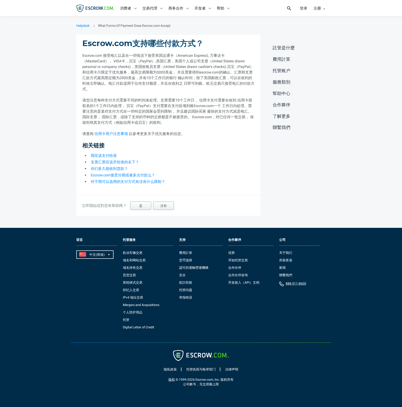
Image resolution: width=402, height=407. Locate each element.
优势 (231, 253)
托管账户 (281, 70)
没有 (163, 206)
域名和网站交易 (134, 260)
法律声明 (231, 369)
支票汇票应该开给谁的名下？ (115, 162)
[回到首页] (95, 8)
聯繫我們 (281, 127)
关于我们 (285, 253)
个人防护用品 (132, 312)
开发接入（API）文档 (243, 282)
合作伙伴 (234, 267)
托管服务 (129, 240)
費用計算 (281, 59)
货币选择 (185, 260)
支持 (182, 240)
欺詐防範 (185, 282)
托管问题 (185, 290)
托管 (126, 320)
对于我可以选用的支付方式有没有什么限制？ (128, 181)
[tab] (129, 8)
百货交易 (129, 275)
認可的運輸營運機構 (193, 267)
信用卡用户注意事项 (111, 133)
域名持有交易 (132, 267)
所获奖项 (285, 260)
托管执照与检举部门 (201, 369)
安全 (182, 275)
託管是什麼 (284, 47)
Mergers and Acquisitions (141, 305)
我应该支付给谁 (104, 155)
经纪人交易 (131, 290)
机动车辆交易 (132, 253)
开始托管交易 (238, 260)
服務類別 (281, 82)
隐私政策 (170, 369)
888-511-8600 (296, 283)
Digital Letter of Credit (138, 327)
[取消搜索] (292, 8)
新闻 (282, 267)
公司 (282, 240)
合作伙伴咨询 (238, 275)
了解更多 (281, 116)
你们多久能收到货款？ (109, 168)
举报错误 (185, 297)
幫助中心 (281, 93)
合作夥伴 (281, 105)
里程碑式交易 (132, 282)
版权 (171, 379)
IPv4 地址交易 (133, 297)
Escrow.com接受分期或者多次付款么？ (123, 175)
